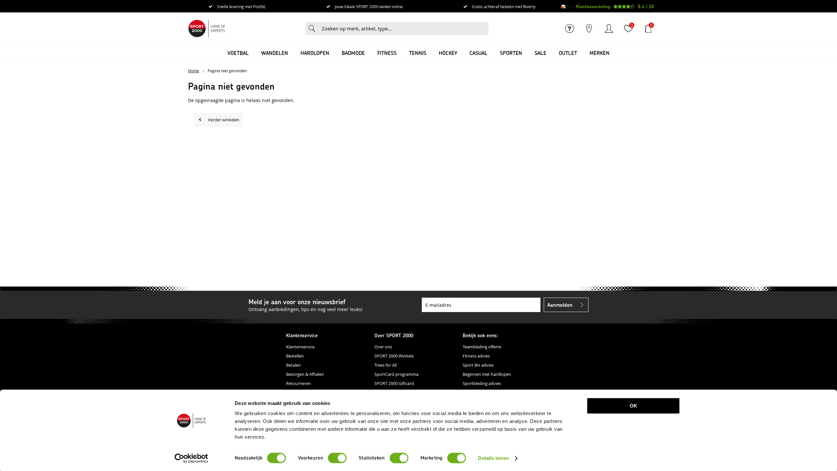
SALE (540, 52)
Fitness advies (476, 356)
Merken (599, 52)
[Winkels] (589, 28)
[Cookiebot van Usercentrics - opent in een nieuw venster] (191, 458)
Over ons (383, 347)
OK (633, 406)
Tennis (417, 52)
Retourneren (298, 383)
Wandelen (274, 52)
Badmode (353, 52)
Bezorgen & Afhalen (305, 374)
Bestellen (295, 356)
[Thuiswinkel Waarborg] (568, 6)
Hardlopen (314, 52)
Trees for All (385, 365)
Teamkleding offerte (482, 347)
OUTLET (568, 52)
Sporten (511, 52)
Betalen (293, 365)
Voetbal (238, 52)
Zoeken (311, 28)
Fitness (387, 52)
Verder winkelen (223, 120)
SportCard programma (396, 374)
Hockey (448, 52)
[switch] (337, 458)
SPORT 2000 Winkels (394, 356)
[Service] (569, 28)
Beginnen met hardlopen (487, 374)
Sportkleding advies (482, 383)
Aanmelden (559, 304)
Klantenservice (300, 347)
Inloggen (609, 28)
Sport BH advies (478, 365)
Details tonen (493, 458)
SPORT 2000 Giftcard (394, 383)
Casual (478, 52)
